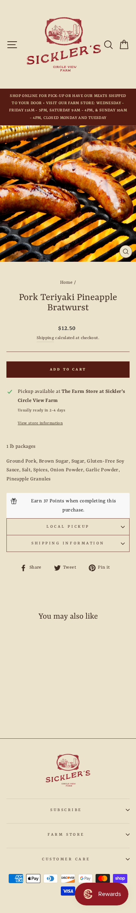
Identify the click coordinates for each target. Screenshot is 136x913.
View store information (40, 423)
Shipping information (68, 543)
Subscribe (66, 810)
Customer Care (66, 859)
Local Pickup (67, 526)
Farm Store (66, 834)
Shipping (45, 338)
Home (66, 282)
